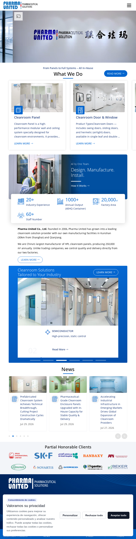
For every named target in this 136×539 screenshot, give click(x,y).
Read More (35, 349)
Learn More (22, 143)
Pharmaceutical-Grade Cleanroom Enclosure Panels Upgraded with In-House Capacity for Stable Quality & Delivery (31, 408)
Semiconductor (39, 331)
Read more (114, 73)
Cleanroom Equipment (93, 117)
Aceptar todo (118, 515)
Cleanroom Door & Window (35, 117)
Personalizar (70, 515)
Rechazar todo (94, 515)
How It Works (78, 185)
